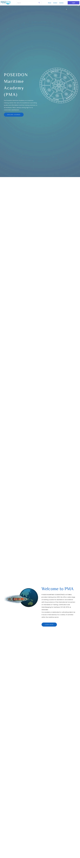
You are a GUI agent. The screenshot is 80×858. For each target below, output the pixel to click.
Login (73, 2)
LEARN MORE (49, 624)
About (49, 2)
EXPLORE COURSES (13, 114)
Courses (61, 2)
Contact (55, 2)
